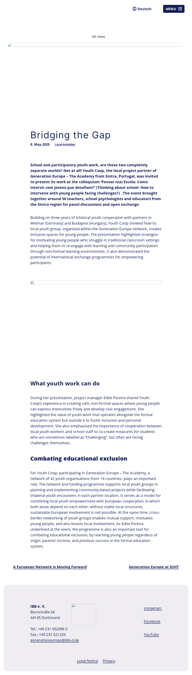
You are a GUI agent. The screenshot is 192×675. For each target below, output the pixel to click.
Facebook (152, 621)
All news (98, 36)
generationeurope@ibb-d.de (54, 640)
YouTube (151, 634)
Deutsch (145, 9)
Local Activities (65, 144)
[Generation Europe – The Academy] (24, 14)
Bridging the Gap (70, 135)
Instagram (153, 608)
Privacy (109, 660)
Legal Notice (87, 660)
